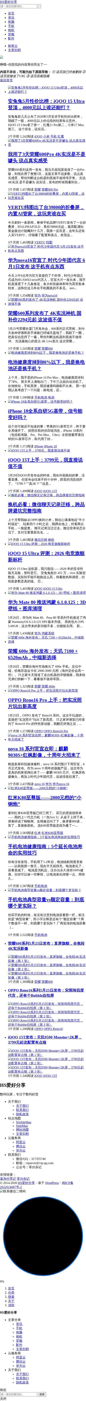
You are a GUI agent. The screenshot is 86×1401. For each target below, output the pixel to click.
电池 (51, 397)
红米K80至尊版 (52, 833)
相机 (11, 30)
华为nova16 (49, 295)
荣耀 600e (48, 686)
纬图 (49, 242)
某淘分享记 (8, 1178)
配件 (11, 38)
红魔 (61, 136)
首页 (11, 13)
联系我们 (22, 1110)
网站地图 (22, 1129)
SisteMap (22, 1126)
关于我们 (22, 1105)
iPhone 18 (50, 446)
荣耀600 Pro (50, 189)
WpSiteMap (23, 1122)
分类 (11, 1292)
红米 (37, 833)
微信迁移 (40, 539)
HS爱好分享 (8, 2)
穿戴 (11, 34)
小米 (46, 136)
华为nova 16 (61, 784)
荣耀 (37, 189)
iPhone (38, 446)
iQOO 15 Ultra (52, 588)
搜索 (11, 1296)
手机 (11, 26)
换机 (51, 539)
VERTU (39, 242)
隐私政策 (22, 1114)
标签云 (13, 46)
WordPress (52, 1183)
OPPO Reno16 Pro (56, 731)
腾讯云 (21, 1146)
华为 (37, 295)
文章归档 (14, 50)
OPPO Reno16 (53, 1029)
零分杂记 (23, 1178)
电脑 (11, 21)
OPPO (38, 731)
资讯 (11, 17)
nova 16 (39, 784)
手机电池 (40, 397)
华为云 (21, 1150)
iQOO (38, 136)
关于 (11, 1301)
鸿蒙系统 (48, 633)
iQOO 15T (50, 491)
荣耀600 (47, 348)
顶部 (11, 1305)
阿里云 (21, 1142)
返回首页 (6, 80)
